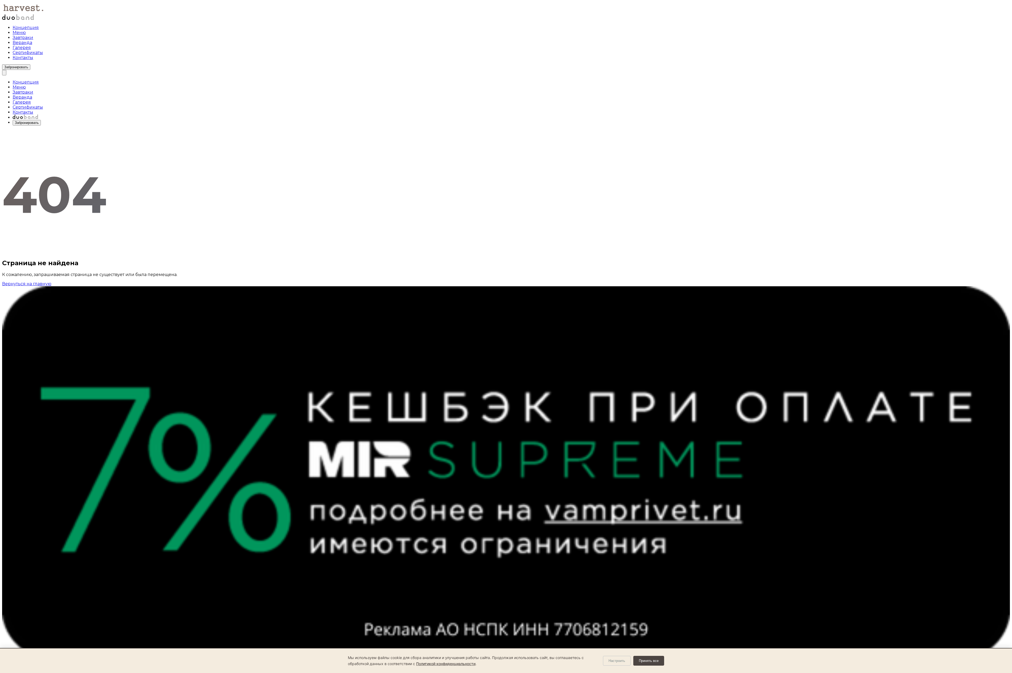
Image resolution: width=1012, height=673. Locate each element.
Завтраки (23, 37)
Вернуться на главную (26, 283)
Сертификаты (28, 52)
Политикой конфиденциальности (445, 663)
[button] (4, 72)
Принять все (649, 661)
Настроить (617, 661)
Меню (19, 32)
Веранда (22, 42)
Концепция (26, 27)
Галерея (22, 47)
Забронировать (16, 67)
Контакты (23, 57)
